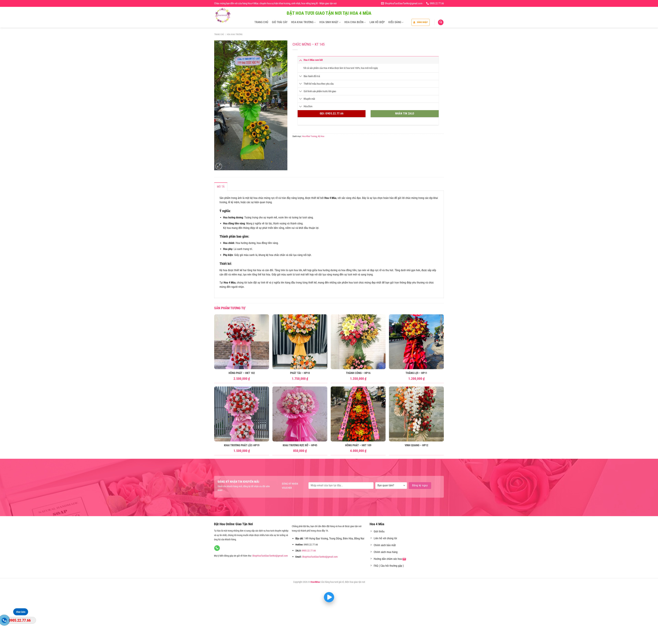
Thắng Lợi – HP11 (416, 373)
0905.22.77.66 (309, 550)
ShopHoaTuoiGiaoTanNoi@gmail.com (270, 555)
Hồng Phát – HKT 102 (242, 373)
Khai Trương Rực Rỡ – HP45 (300, 445)
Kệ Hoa (321, 136)
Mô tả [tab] (221, 186)
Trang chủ (219, 34)
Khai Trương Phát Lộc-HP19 (241, 445)
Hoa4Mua (315, 582)
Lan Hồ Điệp (377, 22)
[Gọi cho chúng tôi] (217, 548)
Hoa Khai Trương (302, 22)
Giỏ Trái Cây (279, 22)
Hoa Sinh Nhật (328, 22)
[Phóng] (218, 166)
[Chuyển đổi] (300, 60)
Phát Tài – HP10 (300, 373)
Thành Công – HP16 (358, 373)
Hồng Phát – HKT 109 (358, 445)
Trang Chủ (261, 22)
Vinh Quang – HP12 (416, 445)
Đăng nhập (422, 22)
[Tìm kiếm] (440, 22)
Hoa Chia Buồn (353, 22)
